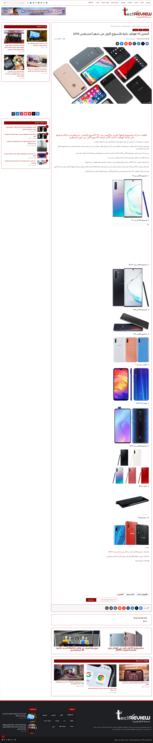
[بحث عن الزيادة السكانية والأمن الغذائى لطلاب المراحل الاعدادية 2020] (42, 155)
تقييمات (130, 2)
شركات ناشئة (114, 2)
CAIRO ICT (90, 2)
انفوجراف (123, 2)
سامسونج (140, 142)
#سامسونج (130, 594)
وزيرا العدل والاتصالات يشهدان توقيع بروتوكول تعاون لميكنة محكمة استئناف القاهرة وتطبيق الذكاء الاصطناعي (14, 47)
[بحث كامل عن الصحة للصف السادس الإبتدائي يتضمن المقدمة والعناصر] (42, 162)
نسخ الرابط (91, 600)
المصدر (147, 547)
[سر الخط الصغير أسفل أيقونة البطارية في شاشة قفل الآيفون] (134, 672)
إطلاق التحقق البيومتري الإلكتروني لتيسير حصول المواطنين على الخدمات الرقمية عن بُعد (14, 74)
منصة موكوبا (117, 740)
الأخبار (142, 2)
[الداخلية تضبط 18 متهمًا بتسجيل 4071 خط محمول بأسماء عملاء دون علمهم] (37, 61)
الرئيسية (148, 2)
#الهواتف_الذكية (142, 594)
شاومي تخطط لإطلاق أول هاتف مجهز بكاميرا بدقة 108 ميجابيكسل (124, 556)
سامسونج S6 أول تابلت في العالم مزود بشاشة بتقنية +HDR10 (125, 552)
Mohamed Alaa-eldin (142, 38)
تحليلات (136, 2)
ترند (141, 26)
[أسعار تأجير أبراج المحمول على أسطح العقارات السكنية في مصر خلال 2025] (42, 146)
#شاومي (119, 594)
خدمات (97, 2)
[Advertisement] (101, 118)
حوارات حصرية (105, 2)
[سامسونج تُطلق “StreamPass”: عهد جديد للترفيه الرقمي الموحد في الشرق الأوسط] (69, 672)
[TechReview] (137, 12)
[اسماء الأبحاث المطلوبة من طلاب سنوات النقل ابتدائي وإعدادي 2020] (42, 136)
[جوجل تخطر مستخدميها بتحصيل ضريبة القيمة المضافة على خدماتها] (101, 675)
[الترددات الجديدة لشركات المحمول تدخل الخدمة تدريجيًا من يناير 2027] (37, 36)
